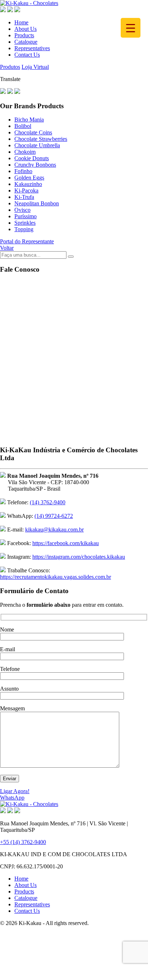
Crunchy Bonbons (35, 165)
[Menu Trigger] (130, 28)
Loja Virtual (35, 67)
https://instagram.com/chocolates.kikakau (78, 557)
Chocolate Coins (33, 132)
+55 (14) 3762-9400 (23, 842)
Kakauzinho (28, 184)
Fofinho (23, 171)
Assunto (9, 689)
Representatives (32, 48)
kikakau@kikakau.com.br (54, 529)
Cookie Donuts (31, 158)
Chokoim (25, 152)
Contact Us (27, 55)
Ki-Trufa (24, 197)
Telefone (10, 669)
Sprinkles (25, 223)
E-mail (7, 649)
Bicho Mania (29, 119)
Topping (23, 229)
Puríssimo (25, 216)
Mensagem (12, 708)
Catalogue (25, 42)
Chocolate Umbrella (37, 145)
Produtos (10, 67)
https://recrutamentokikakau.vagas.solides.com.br (55, 577)
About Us (25, 29)
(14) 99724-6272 (53, 516)
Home (21, 22)
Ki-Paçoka (26, 190)
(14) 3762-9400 (47, 502)
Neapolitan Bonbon (36, 203)
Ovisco (22, 210)
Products (24, 35)
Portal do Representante (27, 241)
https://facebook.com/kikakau (65, 543)
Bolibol (22, 126)
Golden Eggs (29, 178)
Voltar (7, 248)
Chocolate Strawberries (40, 139)
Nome (7, 629)
